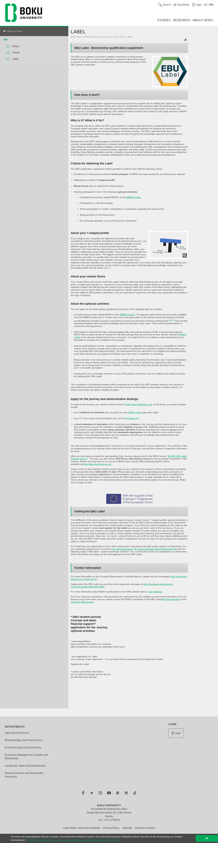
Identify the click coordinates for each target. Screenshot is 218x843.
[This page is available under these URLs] (185, 40)
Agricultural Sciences (17, 732)
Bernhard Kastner (171, 599)
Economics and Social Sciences (23, 747)
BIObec (16, 46)
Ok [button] (207, 838)
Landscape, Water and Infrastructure (25, 765)
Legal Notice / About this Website (81, 828)
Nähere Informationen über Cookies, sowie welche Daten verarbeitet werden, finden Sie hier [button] (73, 840)
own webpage (155, 591)
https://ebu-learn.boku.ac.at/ (97, 464)
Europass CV (132, 418)
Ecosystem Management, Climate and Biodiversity (26, 756)
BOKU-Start (76, 37)
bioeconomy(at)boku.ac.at (139, 404)
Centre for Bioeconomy (93, 37)
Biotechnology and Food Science (23, 740)
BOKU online (134, 412)
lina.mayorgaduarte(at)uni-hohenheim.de (155, 549)
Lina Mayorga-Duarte (122, 549)
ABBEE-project (133, 197)
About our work (14, 31)
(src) (171, 320)
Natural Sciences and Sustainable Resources (24, 775)
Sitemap (127, 828)
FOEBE (16, 52)
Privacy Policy (111, 828)
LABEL (15, 59)
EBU (5, 39)
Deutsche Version (145, 828)
